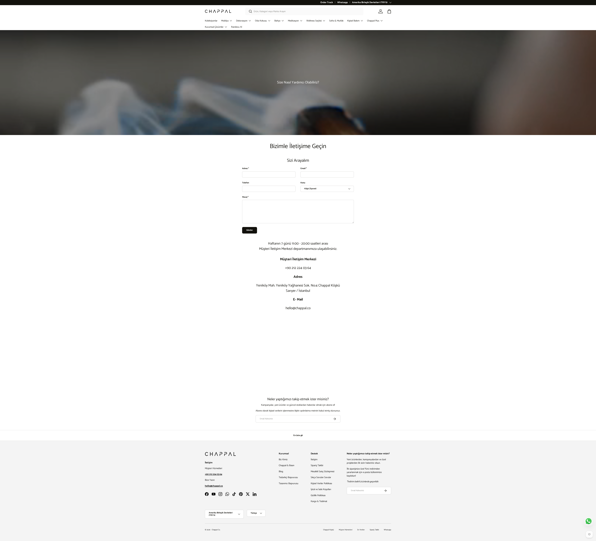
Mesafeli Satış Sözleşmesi (322, 471)
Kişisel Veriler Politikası (321, 483)
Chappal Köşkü (328, 529)
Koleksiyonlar (211, 21)
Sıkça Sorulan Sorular (321, 477)
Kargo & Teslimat (319, 501)
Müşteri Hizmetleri (345, 529)
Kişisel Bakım (353, 21)
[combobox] (304, 11)
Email (302, 168)
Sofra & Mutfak (336, 21)
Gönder (249, 230)
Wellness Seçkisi (314, 21)
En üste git (298, 435)
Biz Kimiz (283, 459)
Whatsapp (342, 2)
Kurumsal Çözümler (214, 27)
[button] (389, 11)
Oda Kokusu (261, 21)
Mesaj (244, 197)
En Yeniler (361, 529)
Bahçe (277, 21)
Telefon (245, 182)
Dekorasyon (241, 21)
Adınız (245, 168)
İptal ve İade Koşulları (321, 489)
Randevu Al (236, 27)
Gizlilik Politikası (318, 495)
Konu (302, 182)
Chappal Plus (373, 21)
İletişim (314, 459)
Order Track (326, 2)
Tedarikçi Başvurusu (288, 477)
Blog (281, 471)
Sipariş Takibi (317, 465)
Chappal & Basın (286, 465)
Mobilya (224, 21)
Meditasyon (293, 21)
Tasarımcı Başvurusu (288, 483)
